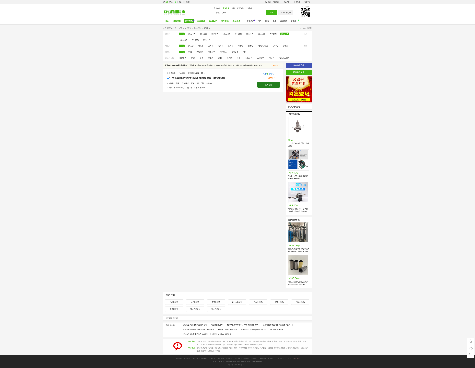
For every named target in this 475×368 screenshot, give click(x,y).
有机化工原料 (284, 58)
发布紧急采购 (298, 72)
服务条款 (229, 358)
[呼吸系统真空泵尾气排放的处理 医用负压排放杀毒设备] (298, 232)
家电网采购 (279, 302)
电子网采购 (258, 302)
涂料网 (229, 58)
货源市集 (217, 8)
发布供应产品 (298, 65)
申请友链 (296, 358)
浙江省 (190, 46)
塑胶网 (210, 58)
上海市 (210, 46)
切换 (171, 2)
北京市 (200, 46)
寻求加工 (223, 52)
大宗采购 (226, 8)
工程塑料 (260, 58)
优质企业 (201, 21)
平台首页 (268, 2)
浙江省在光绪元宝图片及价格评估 (196, 334)
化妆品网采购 (237, 302)
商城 (233, 8)
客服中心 (307, 2)
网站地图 (263, 358)
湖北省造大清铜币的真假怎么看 (195, 325)
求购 (190, 52)
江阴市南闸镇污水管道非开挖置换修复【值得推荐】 (197, 78)
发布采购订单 (286, 13)
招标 (244, 52)
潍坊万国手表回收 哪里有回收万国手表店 (198, 330)
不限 (182, 34)
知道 (267, 21)
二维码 (188, 2)
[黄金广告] (299, 89)
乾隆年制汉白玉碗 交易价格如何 (253, 330)
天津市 (220, 46)
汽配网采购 (300, 302)
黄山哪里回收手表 (276, 330)
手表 (238, 58)
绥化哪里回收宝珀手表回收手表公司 (277, 325)
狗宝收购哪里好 (217, 325)
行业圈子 (294, 21)
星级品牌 (213, 21)
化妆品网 (248, 58)
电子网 (271, 58)
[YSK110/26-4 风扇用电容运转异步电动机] (298, 160)
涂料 (220, 58)
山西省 (250, 46)
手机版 (179, 2)
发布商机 (187, 358)
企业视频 (283, 21)
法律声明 (237, 358)
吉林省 (285, 46)
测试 (201, 58)
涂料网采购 (195, 302)
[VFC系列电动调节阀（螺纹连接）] (298, 127)
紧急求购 (199, 52)
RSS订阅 (288, 358)
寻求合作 (234, 52)
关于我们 (254, 358)
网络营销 (179, 358)
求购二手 (211, 52)
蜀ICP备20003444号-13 (236, 365)
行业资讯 (240, 8)
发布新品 (195, 358)
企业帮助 (221, 358)
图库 (274, 21)
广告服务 (280, 358)
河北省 (240, 46)
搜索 (271, 12)
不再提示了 (277, 65)
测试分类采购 (195, 309)
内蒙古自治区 (263, 46)
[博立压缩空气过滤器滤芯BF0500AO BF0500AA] (298, 265)
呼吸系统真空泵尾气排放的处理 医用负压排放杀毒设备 (298, 251)
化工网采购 (174, 302)
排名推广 (271, 358)
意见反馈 (212, 358)
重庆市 (230, 46)
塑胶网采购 (216, 302)
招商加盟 (249, 8)
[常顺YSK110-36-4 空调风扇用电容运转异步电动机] (298, 192)
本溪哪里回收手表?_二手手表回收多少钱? (243, 325)
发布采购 (204, 358)
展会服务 (236, 21)
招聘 (259, 21)
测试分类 (197, 28)
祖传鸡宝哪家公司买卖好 (227, 330)
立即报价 (268, 85)
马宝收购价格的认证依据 (221, 334)
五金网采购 (174, 309)
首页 (167, 21)
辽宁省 (275, 46)
